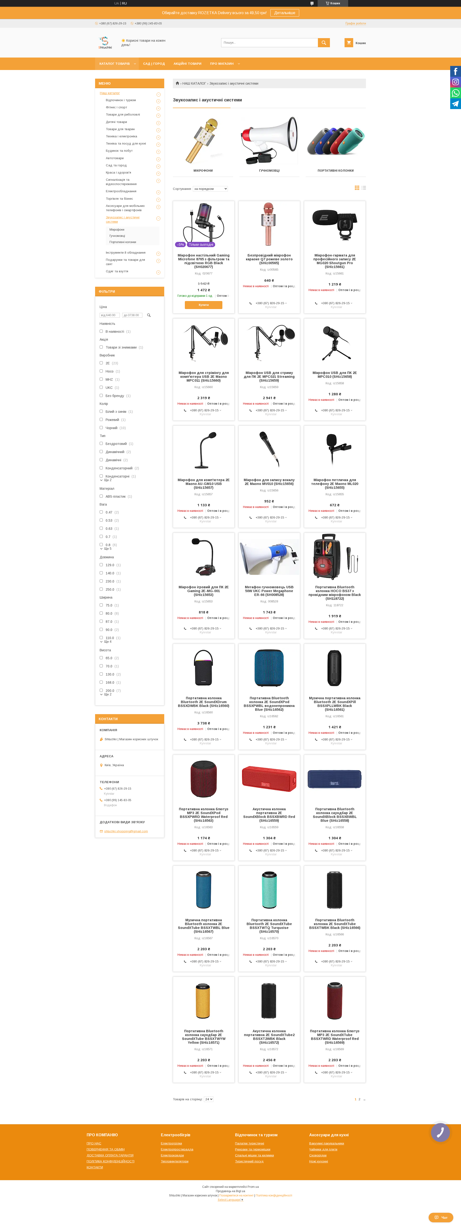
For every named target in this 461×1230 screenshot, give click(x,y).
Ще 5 (107, 548)
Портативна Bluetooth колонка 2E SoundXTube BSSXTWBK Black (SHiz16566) (334, 924)
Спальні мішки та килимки (254, 1155)
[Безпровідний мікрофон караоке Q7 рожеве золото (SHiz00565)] (269, 225)
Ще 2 (107, 480)
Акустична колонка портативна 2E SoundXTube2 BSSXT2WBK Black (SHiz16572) (269, 1036)
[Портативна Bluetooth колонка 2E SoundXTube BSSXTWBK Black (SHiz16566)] (334, 890)
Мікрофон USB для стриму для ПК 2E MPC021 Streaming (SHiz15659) (269, 376)
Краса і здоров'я (118, 172)
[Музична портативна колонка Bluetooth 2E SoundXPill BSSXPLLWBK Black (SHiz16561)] (334, 668)
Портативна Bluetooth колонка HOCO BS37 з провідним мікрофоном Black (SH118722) (335, 592)
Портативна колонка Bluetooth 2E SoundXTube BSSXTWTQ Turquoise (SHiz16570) (269, 925)
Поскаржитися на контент (236, 1195)
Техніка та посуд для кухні (126, 143)
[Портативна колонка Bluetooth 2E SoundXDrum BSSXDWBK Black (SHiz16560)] (203, 668)
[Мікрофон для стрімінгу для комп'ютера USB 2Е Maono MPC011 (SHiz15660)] (203, 343)
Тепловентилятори (174, 1161)
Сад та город (116, 165)
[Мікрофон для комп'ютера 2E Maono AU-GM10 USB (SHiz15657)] (203, 450)
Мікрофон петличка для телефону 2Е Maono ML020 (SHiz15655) (334, 484)
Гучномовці (269, 170)
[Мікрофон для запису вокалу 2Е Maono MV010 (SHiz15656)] (269, 450)
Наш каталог (110, 93)
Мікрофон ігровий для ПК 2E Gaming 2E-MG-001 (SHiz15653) (204, 591)
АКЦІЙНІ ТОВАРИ (187, 63)
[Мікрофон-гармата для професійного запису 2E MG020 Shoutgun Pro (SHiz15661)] (334, 225)
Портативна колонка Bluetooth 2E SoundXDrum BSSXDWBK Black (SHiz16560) (203, 702)
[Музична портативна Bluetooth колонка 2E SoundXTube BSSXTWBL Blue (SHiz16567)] (203, 890)
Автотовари (115, 158)
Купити (204, 305)
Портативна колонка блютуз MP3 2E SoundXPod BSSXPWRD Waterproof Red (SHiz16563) (203, 814)
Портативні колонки (336, 170)
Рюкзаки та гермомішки (252, 1149)
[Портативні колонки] (336, 141)
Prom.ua (253, 1187)
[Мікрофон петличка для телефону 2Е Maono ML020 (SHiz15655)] (334, 450)
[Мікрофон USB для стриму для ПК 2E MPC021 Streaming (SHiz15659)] (269, 343)
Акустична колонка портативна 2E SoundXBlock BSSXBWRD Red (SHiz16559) (269, 814)
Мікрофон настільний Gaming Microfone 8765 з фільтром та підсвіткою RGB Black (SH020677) (204, 261)
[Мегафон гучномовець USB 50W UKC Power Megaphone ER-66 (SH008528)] (269, 557)
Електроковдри (172, 1155)
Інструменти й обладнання (126, 252)
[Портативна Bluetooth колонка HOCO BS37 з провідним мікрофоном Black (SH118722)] (334, 557)
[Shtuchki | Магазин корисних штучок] (105, 51)
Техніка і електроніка (121, 136)
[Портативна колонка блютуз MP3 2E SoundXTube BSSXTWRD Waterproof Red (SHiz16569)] (334, 1001)
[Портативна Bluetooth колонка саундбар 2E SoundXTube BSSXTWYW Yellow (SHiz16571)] (203, 1001)
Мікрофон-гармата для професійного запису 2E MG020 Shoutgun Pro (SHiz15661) (334, 261)
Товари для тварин (120, 129)
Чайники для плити (323, 1149)
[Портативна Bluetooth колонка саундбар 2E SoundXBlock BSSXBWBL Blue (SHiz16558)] (334, 779)
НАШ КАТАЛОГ (194, 83)
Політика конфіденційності (274, 1195)
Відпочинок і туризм (121, 100)
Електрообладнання (121, 191)
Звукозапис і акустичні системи (123, 219)
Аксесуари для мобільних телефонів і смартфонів (125, 208)
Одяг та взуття (117, 271)
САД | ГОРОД (154, 63)
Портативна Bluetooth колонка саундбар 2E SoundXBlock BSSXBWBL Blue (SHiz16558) (335, 814)
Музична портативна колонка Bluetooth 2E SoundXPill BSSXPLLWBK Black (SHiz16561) (334, 703)
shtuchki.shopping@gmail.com (126, 831)
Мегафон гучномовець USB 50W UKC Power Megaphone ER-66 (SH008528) (269, 591)
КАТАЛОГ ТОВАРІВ (114, 63)
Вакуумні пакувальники (326, 1143)
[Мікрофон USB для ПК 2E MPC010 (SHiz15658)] (334, 343)
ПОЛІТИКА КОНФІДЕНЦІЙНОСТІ (110, 1161)
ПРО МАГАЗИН (222, 63)
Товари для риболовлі (123, 114)
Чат (445, 1217)
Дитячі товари (116, 122)
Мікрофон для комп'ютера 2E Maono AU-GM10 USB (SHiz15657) (204, 484)
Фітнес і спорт (116, 107)
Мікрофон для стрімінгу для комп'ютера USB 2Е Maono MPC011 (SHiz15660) (204, 376)
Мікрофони (203, 170)
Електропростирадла (177, 1149)
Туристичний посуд (249, 1161)
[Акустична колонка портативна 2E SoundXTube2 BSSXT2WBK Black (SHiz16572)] (269, 1001)
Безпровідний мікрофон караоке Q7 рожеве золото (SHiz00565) (269, 259)
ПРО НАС (94, 1143)
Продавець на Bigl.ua (230, 1191)
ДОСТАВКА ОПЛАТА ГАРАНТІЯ (110, 1155)
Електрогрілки (171, 1143)
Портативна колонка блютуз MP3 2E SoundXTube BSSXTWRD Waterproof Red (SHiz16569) (334, 1036)
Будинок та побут (119, 150)
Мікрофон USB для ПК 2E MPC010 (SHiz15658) (335, 375)
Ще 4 (107, 641)
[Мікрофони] (203, 141)
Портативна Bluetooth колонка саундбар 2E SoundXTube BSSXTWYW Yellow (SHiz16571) (203, 1036)
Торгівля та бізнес (119, 198)
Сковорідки (318, 1155)
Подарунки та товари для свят (125, 262)
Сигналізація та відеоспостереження (121, 182)
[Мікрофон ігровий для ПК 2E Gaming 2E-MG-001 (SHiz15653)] (203, 557)
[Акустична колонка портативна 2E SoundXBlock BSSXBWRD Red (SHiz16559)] (269, 779)
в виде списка (364, 189)
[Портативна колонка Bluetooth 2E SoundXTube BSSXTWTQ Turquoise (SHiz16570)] (269, 890)
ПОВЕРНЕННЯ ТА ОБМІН (106, 1149)
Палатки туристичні (249, 1143)
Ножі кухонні (318, 1161)
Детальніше (284, 13)
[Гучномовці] (269, 141)
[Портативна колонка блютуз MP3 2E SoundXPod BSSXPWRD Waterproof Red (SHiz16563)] (203, 779)
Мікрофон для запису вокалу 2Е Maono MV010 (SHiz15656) (269, 482)
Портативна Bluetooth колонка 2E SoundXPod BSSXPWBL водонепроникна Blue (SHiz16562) (269, 703)
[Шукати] (324, 42)
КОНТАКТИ (95, 1167)
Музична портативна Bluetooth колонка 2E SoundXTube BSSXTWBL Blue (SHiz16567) (204, 925)
